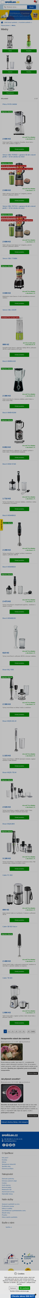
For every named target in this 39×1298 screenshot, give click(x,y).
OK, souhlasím (24, 1288)
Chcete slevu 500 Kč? (23, 1296)
